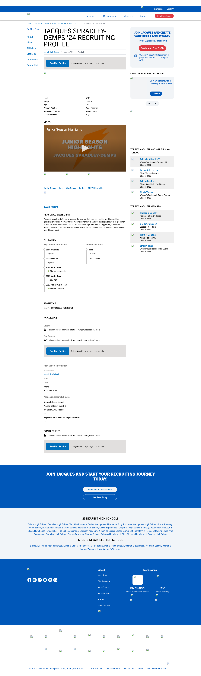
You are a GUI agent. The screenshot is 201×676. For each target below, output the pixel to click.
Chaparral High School (129, 527)
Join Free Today (164, 16)
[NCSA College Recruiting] (37, 16)
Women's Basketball (134, 545)
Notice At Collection (133, 668)
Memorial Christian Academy (83, 530)
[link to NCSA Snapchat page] (55, 580)
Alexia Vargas (146, 191)
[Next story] (155, 103)
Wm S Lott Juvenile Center (81, 524)
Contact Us (158, 9)
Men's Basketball (56, 545)
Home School (35, 527)
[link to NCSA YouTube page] (45, 580)
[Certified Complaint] (151, 653)
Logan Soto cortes (149, 170)
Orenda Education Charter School (84, 534)
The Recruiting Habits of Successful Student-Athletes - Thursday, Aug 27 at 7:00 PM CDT (92, 3)
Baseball (34, 545)
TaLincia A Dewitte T (150, 159)
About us (102, 575)
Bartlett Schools (69, 527)
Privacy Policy (113, 668)
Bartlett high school (51, 527)
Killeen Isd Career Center (110, 530)
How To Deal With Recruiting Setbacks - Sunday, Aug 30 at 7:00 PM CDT (169, 3)
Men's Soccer (83, 545)
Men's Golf (70, 545)
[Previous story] (149, 103)
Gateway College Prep (163, 530)
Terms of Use (96, 668)
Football (43, 545)
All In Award (104, 605)
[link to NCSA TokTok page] (40, 580)
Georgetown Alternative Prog (108, 524)
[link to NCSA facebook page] (29, 580)
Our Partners (104, 593)
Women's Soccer (153, 545)
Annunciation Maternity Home (137, 530)
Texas (53, 23)
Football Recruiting (41, 23)
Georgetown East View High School (50, 534)
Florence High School (88, 527)
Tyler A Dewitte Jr (148, 180)
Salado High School (37, 524)
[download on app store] (137, 596)
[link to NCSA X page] (50, 580)
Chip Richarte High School (134, 534)
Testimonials (104, 581)
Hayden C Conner (148, 212)
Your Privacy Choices (157, 668)
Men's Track (110, 545)
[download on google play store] (137, 601)
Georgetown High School (144, 524)
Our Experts (103, 587)
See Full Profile (58, 63)
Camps (143, 15)
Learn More (156, 94)
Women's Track (95, 548)
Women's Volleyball (112, 548)
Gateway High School (111, 534)
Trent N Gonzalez (148, 234)
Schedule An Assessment (100, 489)
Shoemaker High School (58, 530)
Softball (120, 545)
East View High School (57, 524)
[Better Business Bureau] (122, 653)
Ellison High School (108, 527)
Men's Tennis (97, 545)
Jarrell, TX (62, 23)
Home (29, 23)
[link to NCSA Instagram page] (35, 580)
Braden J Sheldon (148, 223)
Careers (102, 599)
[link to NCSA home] (42, 572)
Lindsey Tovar (146, 245)
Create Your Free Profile (152, 48)
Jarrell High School (75, 23)
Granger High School (157, 534)
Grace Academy (165, 524)
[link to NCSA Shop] (145, 9)
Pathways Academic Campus (154, 527)
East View (127, 524)
